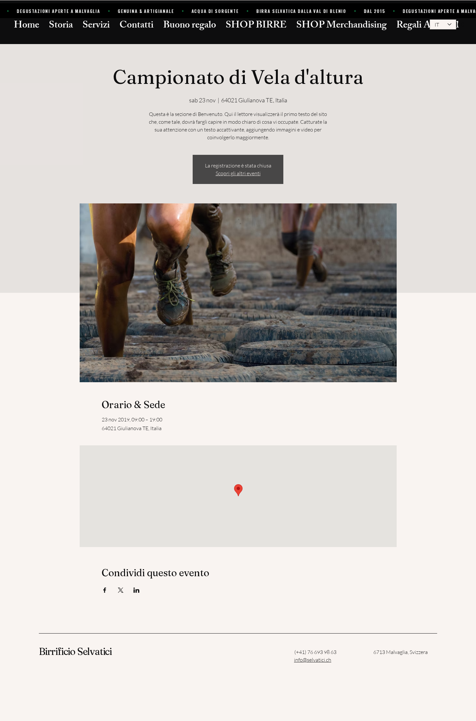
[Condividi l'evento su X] (121, 590)
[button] (458, 24)
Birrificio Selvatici (75, 652)
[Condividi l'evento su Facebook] (105, 590)
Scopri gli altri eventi (238, 173)
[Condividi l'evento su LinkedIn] (136, 590)
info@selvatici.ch (312, 660)
